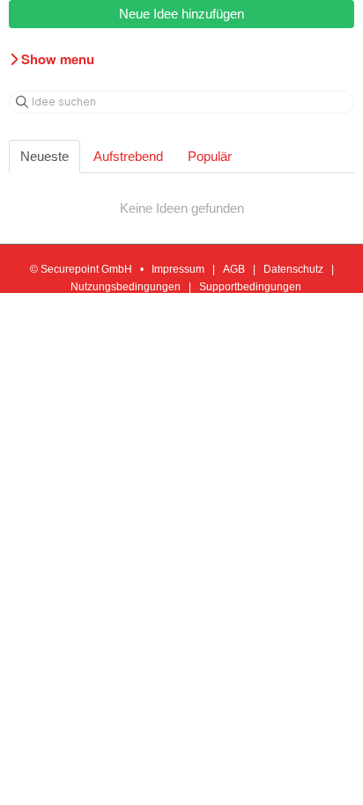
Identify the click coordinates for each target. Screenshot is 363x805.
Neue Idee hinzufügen (181, 13)
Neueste (44, 156)
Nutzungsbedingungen (125, 287)
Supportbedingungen (250, 287)
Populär (210, 156)
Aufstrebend (128, 156)
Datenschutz (293, 269)
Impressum (178, 269)
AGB (234, 269)
